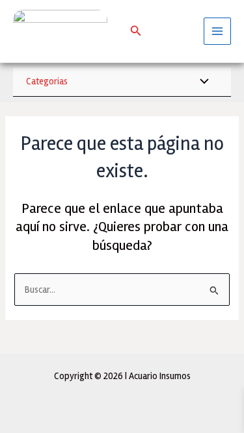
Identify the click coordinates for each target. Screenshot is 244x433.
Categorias (47, 81)
